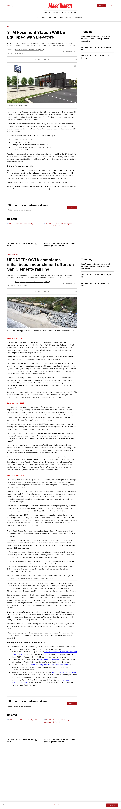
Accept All (112, 805)
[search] (12, 5)
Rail (43, 17)
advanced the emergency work (64, 692)
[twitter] (42, 59)
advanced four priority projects (49, 679)
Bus (38, 17)
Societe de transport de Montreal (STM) (29, 50)
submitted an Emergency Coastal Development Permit (48, 684)
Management (79, 17)
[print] (76, 59)
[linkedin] (39, 59)
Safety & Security (65, 17)
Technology (52, 17)
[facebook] (35, 59)
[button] (8, 5)
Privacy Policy (58, 804)
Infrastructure (12, 254)
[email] (48, 59)
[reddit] (45, 59)
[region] (60, 805)
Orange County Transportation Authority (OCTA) (32, 282)
